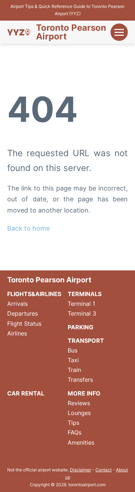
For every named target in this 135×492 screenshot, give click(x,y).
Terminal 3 (82, 313)
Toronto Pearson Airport (71, 32)
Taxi (73, 360)
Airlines (17, 333)
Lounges (79, 412)
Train (74, 369)
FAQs (74, 432)
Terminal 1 (81, 303)
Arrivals (17, 303)
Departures (22, 313)
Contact (103, 469)
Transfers (80, 379)
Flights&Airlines (34, 294)
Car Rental (25, 393)
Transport (86, 340)
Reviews (79, 403)
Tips (73, 422)
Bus (72, 350)
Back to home (28, 228)
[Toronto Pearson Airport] (18, 32)
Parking (80, 327)
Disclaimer (80, 469)
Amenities (81, 442)
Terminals (85, 294)
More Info (84, 393)
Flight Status (24, 323)
